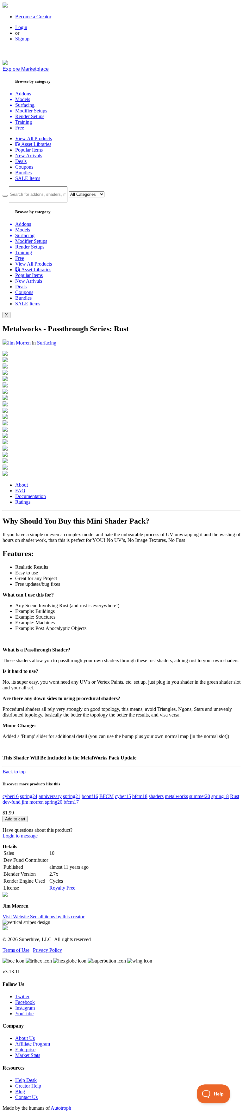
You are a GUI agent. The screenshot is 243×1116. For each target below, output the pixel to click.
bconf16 (90, 796)
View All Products (33, 138)
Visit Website (16, 916)
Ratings (22, 502)
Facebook (25, 1002)
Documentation (30, 496)
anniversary (50, 796)
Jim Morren (19, 342)
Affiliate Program (32, 1044)
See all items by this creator (57, 916)
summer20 (199, 796)
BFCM (106, 796)
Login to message (20, 835)
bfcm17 (71, 802)
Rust (234, 796)
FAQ (20, 490)
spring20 (53, 802)
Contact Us (26, 1097)
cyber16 (11, 796)
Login (21, 27)
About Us (25, 1038)
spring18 (220, 796)
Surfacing (46, 342)
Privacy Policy (47, 950)
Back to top (14, 771)
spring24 (28, 796)
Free (19, 127)
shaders (156, 796)
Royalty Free (62, 888)
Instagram (25, 1008)
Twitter (22, 996)
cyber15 (123, 796)
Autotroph (61, 1108)
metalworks (176, 796)
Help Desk (26, 1080)
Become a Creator (33, 16)
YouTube (24, 1013)
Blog (20, 1091)
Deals (21, 161)
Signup (22, 38)
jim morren (33, 802)
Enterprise (25, 1049)
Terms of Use (16, 950)
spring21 (71, 796)
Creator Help (28, 1086)
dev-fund (12, 802)
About (21, 485)
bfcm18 (139, 796)
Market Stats (27, 1055)
